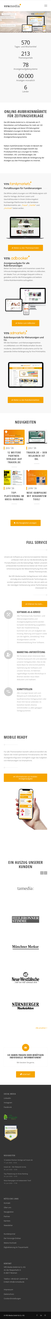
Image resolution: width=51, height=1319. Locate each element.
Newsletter (8, 1225)
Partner (7, 1216)
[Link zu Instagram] (45, 1315)
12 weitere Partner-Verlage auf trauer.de (14, 457)
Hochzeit (8, 208)
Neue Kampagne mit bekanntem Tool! (37, 496)
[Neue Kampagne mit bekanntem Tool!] (36, 477)
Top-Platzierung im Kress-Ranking (14, 496)
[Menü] (45, 5)
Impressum (8, 1289)
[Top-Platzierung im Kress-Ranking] (14, 477)
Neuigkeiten (9, 1212)
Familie (32, 205)
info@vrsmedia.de (17, 1282)
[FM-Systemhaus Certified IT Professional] (10, 1140)
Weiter (45, 873)
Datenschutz (9, 1294)
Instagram (8, 1102)
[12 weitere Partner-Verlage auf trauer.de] (14, 437)
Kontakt (7, 1203)
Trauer (24, 205)
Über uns (7, 1207)
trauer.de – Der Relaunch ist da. (37, 456)
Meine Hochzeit (10, 1243)
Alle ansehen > (41, 1028)
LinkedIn (7, 1098)
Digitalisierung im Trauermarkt (16, 1247)
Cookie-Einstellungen (12, 1298)
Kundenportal (9, 1234)
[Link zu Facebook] (37, 1315)
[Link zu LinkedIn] (41, 1315)
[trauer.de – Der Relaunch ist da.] (36, 437)
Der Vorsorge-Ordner (12, 1238)
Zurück (42, 873)
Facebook (8, 1107)
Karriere (7, 1221)
